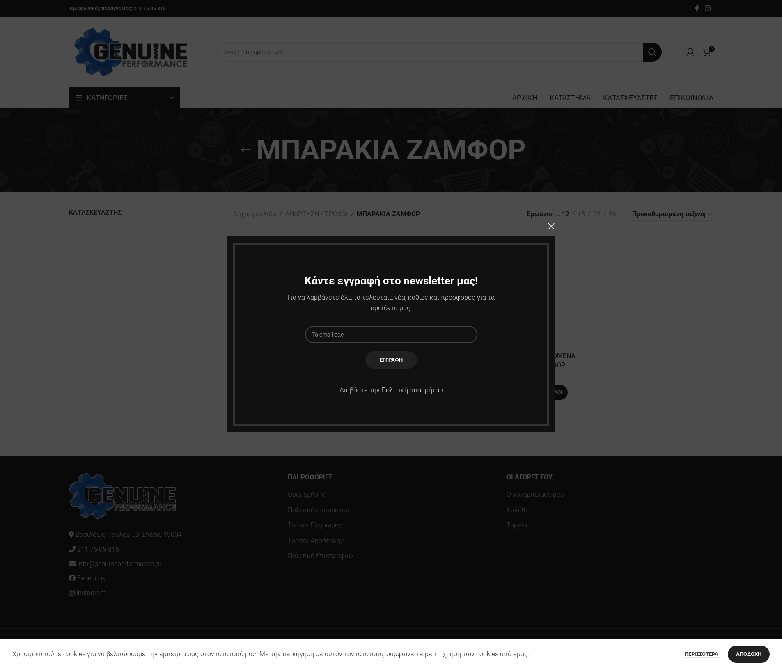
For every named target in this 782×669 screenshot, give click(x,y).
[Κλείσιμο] (551, 226)
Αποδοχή (748, 654)
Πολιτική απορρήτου (412, 390)
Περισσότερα (702, 654)
